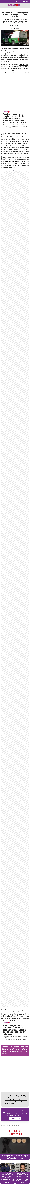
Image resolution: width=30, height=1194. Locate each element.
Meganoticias (23, 64)
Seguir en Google (15, 1118)
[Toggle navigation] (3, 5)
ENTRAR (17, 1)
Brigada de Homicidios (11, 161)
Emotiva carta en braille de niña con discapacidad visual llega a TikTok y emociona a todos (15, 1096)
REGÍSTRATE (25, 1)
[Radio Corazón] (14, 5)
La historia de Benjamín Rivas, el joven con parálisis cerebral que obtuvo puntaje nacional (16, 1101)
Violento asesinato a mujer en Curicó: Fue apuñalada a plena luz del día (15, 1051)
